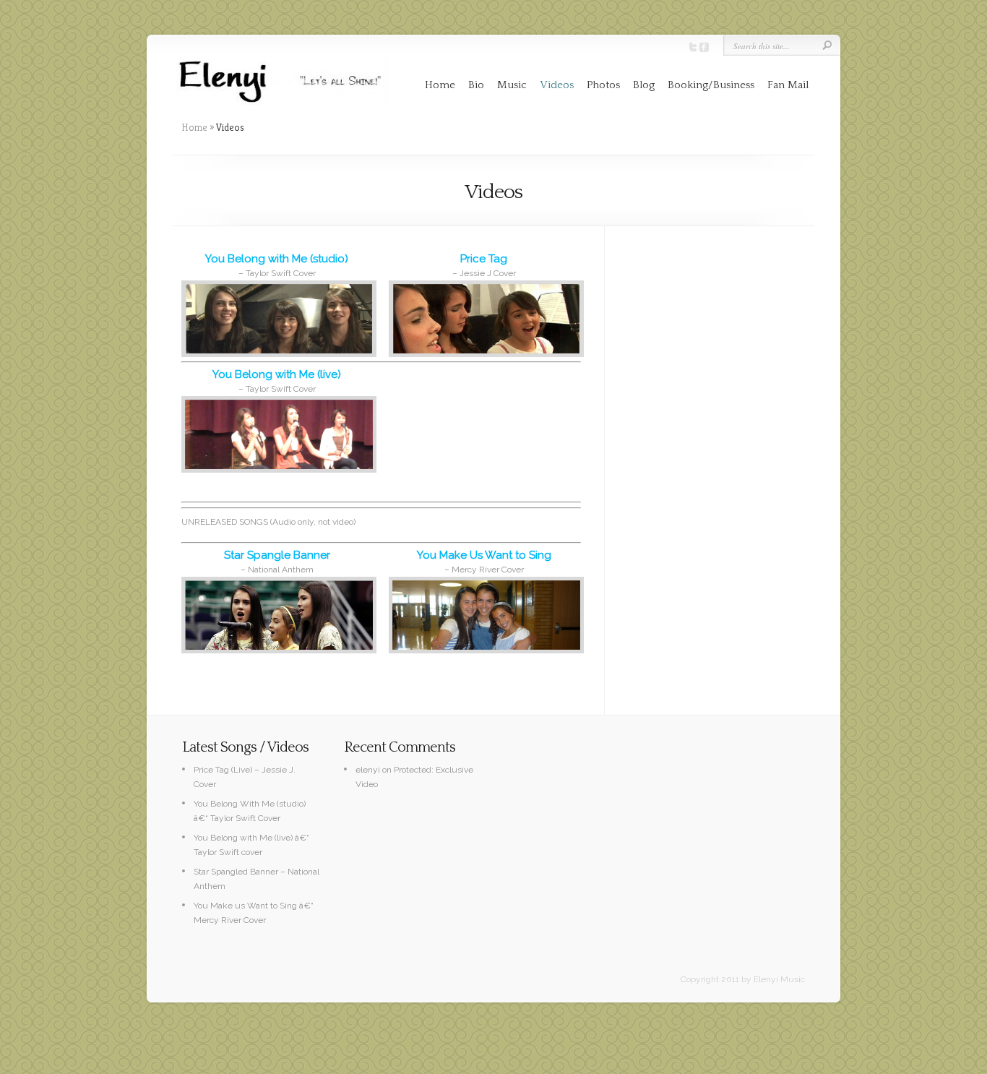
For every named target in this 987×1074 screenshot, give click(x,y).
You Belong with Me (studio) (276, 258)
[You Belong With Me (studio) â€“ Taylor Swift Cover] (276, 318)
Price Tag (483, 258)
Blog (644, 85)
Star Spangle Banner (277, 555)
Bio (476, 85)
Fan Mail (788, 85)
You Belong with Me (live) (276, 374)
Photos (603, 85)
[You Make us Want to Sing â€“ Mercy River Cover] (484, 615)
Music (512, 85)
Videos (557, 85)
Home (440, 85)
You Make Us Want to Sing (484, 555)
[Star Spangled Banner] (276, 615)
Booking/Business (711, 85)
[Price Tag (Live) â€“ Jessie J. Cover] (484, 318)
